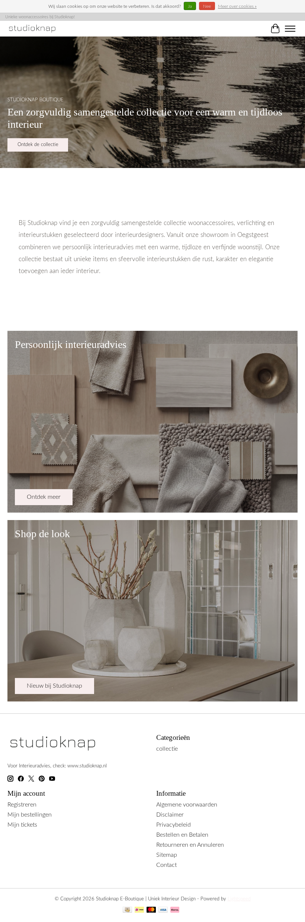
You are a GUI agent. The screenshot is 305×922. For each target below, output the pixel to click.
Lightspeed (239, 899)
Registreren (21, 805)
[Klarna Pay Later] (174, 911)
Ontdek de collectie (37, 145)
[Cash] (127, 911)
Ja (190, 6)
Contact (166, 865)
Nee (207, 6)
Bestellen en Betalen (182, 835)
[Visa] (163, 911)
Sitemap (166, 855)
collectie (167, 749)
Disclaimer (170, 815)
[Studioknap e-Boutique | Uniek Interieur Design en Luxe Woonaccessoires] (32, 28)
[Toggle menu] (290, 28)
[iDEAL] (139, 911)
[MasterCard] (151, 911)
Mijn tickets (22, 825)
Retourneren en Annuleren (190, 845)
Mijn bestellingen (29, 815)
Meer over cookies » (237, 6)
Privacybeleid (173, 825)
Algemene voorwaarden (186, 805)
